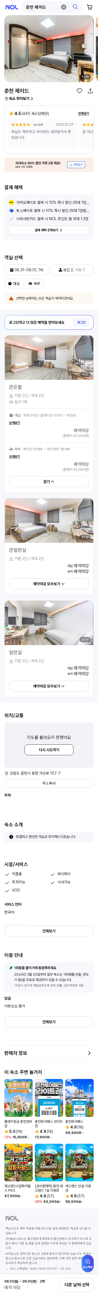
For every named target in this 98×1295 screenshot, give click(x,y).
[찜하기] (79, 90)
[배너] (49, 165)
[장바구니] (89, 7)
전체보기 (83, 113)
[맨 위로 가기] (88, 1266)
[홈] (11, 7)
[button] (51, 7)
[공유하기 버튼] (90, 90)
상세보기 (14, 423)
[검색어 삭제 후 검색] (63, 7)
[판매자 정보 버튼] (89, 1053)
